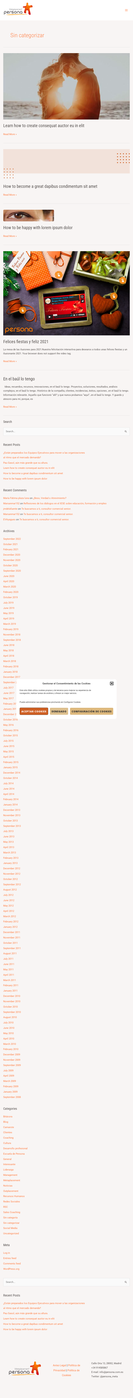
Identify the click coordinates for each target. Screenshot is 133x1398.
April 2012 (8, 911)
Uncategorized (11, 1233)
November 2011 (11, 937)
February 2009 (10, 1086)
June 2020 (8, 576)
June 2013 (8, 836)
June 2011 (8, 964)
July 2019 (8, 602)
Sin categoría (10, 1217)
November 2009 (11, 1059)
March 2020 (9, 586)
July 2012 (8, 895)
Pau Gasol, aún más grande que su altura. (25, 462)
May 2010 (8, 1033)
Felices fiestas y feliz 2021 (25, 341)
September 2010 (12, 1012)
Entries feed (9, 1258)
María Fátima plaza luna (16, 498)
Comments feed (12, 1263)
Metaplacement (11, 1180)
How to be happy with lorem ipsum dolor (38, 227)
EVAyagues (9, 519)
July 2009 (8, 1070)
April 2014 (8, 794)
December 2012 (11, 868)
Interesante (9, 1164)
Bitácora (7, 1116)
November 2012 (11, 873)
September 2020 (12, 570)
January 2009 (10, 1091)
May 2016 (8, 725)
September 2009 (12, 1065)
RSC (5, 1206)
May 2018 (8, 650)
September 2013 (12, 826)
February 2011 (10, 985)
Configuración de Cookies (92, 711)
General (7, 1159)
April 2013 (8, 847)
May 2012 (8, 905)
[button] (111, 683)
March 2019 (9, 623)
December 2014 (11, 772)
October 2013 (10, 820)
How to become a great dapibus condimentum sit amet (50, 186)
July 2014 (8, 783)
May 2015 (8, 751)
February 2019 (10, 629)
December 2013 (11, 810)
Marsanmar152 (11, 503)
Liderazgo (8, 1169)
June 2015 (8, 746)
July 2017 (8, 687)
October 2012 (10, 879)
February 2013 (10, 857)
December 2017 (11, 677)
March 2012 (9, 916)
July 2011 (8, 958)
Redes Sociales (11, 1201)
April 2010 (8, 1038)
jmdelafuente (10, 508)
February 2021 (10, 549)
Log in (6, 1252)
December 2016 (11, 714)
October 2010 (10, 1006)
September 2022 (12, 538)
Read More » (10, 134)
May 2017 (8, 698)
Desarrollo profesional (15, 1148)
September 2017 (12, 682)
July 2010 (8, 1022)
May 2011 (8, 969)
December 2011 (11, 932)
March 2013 (9, 852)
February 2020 (10, 592)
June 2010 (8, 1028)
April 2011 (8, 974)
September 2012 (12, 884)
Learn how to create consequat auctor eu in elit (43, 125)
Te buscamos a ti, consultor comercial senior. (46, 508)
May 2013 (8, 841)
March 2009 (9, 1081)
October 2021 (10, 544)
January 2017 (10, 709)
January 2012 (10, 926)
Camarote (8, 1127)
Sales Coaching (11, 1212)
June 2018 (8, 645)
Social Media (10, 1228)
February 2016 (10, 730)
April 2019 (8, 618)
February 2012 (10, 921)
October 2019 (10, 597)
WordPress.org (11, 1268)
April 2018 (8, 655)
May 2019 (8, 613)
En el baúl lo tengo (19, 379)
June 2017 (8, 693)
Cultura (7, 1143)
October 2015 (10, 735)
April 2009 (8, 1075)
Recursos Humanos (14, 1196)
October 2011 (10, 943)
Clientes (7, 1132)
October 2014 (10, 778)
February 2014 (10, 799)
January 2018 (10, 671)
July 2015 (8, 740)
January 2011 (10, 990)
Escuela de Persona (14, 1153)
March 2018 (9, 661)
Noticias (7, 1185)
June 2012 (8, 900)
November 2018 (11, 634)
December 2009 (11, 1054)
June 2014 (8, 788)
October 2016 (10, 719)
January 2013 (10, 863)
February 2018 (10, 666)
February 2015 (10, 762)
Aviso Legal (59, 1365)
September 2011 (12, 948)
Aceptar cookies (33, 711)
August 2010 (10, 1017)
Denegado (59, 711)
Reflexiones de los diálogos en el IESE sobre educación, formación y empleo (65, 503)
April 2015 (8, 756)
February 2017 (10, 703)
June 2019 (8, 608)
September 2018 (12, 640)
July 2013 (8, 831)
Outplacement (10, 1191)
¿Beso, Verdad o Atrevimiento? (49, 498)
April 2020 (8, 581)
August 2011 (10, 953)
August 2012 (10, 889)
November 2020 (11, 560)
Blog (5, 1121)
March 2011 (9, 980)
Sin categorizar (11, 1222)
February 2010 (10, 1049)
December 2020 (11, 554)
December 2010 (11, 996)
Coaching (8, 1137)
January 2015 (10, 767)
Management (10, 1175)
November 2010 (11, 1001)
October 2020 (10, 565)
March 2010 (9, 1044)
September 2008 (12, 1097)
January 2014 (10, 804)
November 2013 (11, 815)
